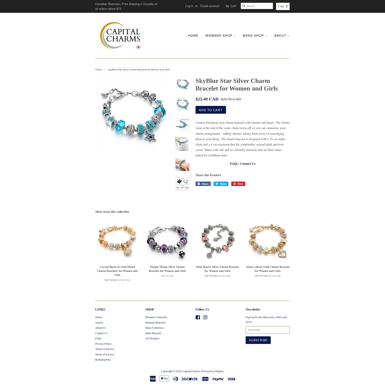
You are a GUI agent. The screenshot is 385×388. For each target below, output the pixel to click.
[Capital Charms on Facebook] (198, 318)
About (280, 35)
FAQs (234, 163)
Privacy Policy (103, 344)
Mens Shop (254, 35)
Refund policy (103, 359)
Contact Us (247, 163)
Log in (189, 6)
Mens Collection (154, 328)
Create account (209, 6)
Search (99, 322)
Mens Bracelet (153, 333)
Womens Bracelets (155, 322)
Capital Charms (191, 371)
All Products (152, 338)
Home (193, 35)
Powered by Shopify (212, 371)
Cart (233, 6)
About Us (100, 328)
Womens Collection (156, 317)
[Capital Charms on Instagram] (205, 318)
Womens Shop (219, 35)
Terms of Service (104, 349)
